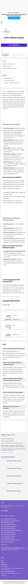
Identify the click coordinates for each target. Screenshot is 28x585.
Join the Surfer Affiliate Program (11, 297)
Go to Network (14, 45)
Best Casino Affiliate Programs (8, 536)
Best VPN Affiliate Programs (7, 522)
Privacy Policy (4, 564)
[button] (1, 511)
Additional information (17, 55)
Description (5, 55)
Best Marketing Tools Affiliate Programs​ (10, 539)
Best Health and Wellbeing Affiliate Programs (11, 530)
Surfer (4, 91)
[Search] (26, 22)
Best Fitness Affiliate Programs (8, 528)
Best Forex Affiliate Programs (8, 538)
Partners (3, 562)
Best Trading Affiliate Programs (8, 519)
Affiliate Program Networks (7, 541)
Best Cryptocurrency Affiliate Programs (10, 520)
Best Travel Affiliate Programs (8, 532)
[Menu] (1, 22)
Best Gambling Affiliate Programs (9, 524)
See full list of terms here (7, 452)
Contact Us (3, 575)
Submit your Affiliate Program (8, 571)
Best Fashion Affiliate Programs (8, 526)
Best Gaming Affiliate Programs (8, 534)
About (2, 560)
